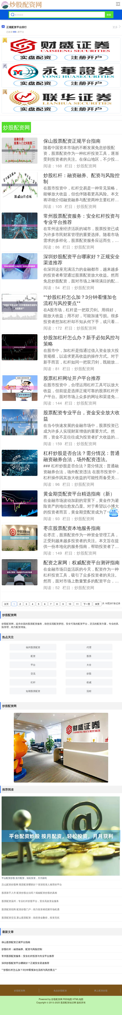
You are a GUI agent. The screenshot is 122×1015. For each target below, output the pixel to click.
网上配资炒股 (101, 990)
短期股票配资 (33, 691)
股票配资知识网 (68, 1002)
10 (70, 603)
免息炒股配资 (60, 990)
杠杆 (33, 682)
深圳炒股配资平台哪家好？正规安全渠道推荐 (81, 259)
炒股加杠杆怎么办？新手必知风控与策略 (81, 340)
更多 (115, 27)
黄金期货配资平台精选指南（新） (79, 493)
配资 (33, 656)
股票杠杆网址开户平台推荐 (72, 377)
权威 (89, 682)
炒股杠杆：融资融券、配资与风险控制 (81, 178)
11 (77, 603)
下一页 (86, 603)
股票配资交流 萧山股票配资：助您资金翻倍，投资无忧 (30, 917)
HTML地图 (78, 999)
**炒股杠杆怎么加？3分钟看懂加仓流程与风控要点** (80, 299)
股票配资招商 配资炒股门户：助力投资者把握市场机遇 (30, 909)
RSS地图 (67, 999)
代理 (89, 647)
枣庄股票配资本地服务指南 (72, 527)
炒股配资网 (19, 990)
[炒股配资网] (21, 5)
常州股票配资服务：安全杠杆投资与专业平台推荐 (81, 218)
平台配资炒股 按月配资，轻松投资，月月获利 (24, 878)
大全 (89, 664)
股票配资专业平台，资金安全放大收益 (81, 415)
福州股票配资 (33, 647)
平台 (33, 664)
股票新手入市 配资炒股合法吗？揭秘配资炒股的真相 (29, 892)
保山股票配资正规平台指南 (72, 140)
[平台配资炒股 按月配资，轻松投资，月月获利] (61, 835)
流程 (89, 691)
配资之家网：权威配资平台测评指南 (81, 562)
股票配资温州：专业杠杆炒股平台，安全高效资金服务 (30, 901)
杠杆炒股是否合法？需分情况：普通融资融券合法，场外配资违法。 (81, 455)
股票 (89, 656)
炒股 (89, 673)
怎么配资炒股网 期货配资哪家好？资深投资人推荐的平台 (32, 884)
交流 (33, 673)
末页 (97, 603)
